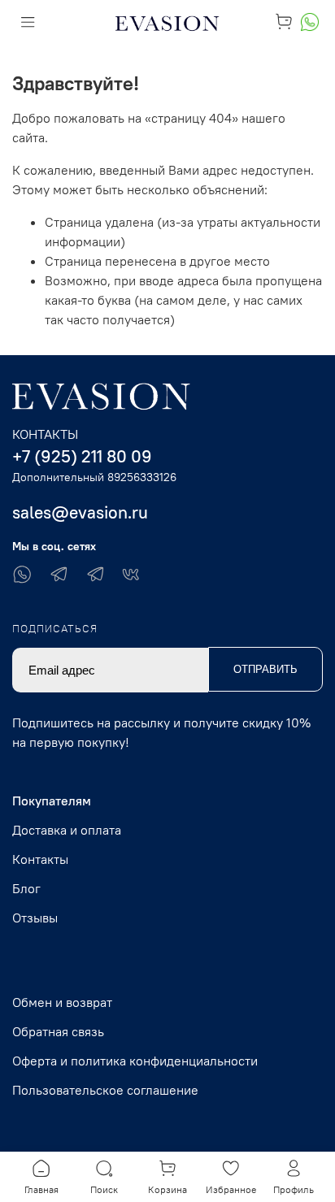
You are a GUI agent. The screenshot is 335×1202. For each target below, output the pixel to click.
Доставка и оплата (66, 830)
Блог (26, 888)
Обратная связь (58, 1031)
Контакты (40, 859)
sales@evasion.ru (80, 512)
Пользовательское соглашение (105, 1090)
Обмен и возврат (62, 1002)
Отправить (265, 669)
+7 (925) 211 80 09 (82, 456)
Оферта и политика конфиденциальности (135, 1060)
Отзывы (35, 917)
